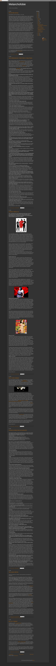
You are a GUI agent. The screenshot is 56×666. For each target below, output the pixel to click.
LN (18, 617)
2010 (37, 17)
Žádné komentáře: (17, 426)
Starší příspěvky (31, 654)
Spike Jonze (20, 617)
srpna (38, 21)
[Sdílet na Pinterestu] (22, 54)
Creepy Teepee (24, 65)
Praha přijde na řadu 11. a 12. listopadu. (23, 400)
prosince (39, 18)
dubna (38, 34)
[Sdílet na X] (20, 54)
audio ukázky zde (21, 414)
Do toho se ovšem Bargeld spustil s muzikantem (15, 401)
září (38, 20)
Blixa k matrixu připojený (14, 378)
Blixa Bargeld (24, 380)
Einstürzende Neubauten (24, 381)
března (39, 35)
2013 (37, 14)
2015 (37, 12)
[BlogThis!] (21, 207)
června (38, 23)
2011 (37, 16)
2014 (37, 13)
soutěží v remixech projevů (21, 641)
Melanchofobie (17, 4)
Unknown (44, 38)
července (39, 22)
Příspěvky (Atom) (16, 655)
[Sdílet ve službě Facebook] (21, 54)
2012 (37, 15)
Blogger (33, 660)
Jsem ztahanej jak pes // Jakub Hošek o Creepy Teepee (20, 58)
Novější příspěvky (11, 654)
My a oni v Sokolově (13, 621)
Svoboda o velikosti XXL (14, 211)
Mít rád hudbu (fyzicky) (13, 12)
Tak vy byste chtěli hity (13, 572)
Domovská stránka (21, 654)
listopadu (39, 19)
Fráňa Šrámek (12, 617)
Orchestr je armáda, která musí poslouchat (18, 430)
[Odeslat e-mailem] (19, 54)
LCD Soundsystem (16, 617)
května (38, 33)
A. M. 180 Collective (22, 61)
